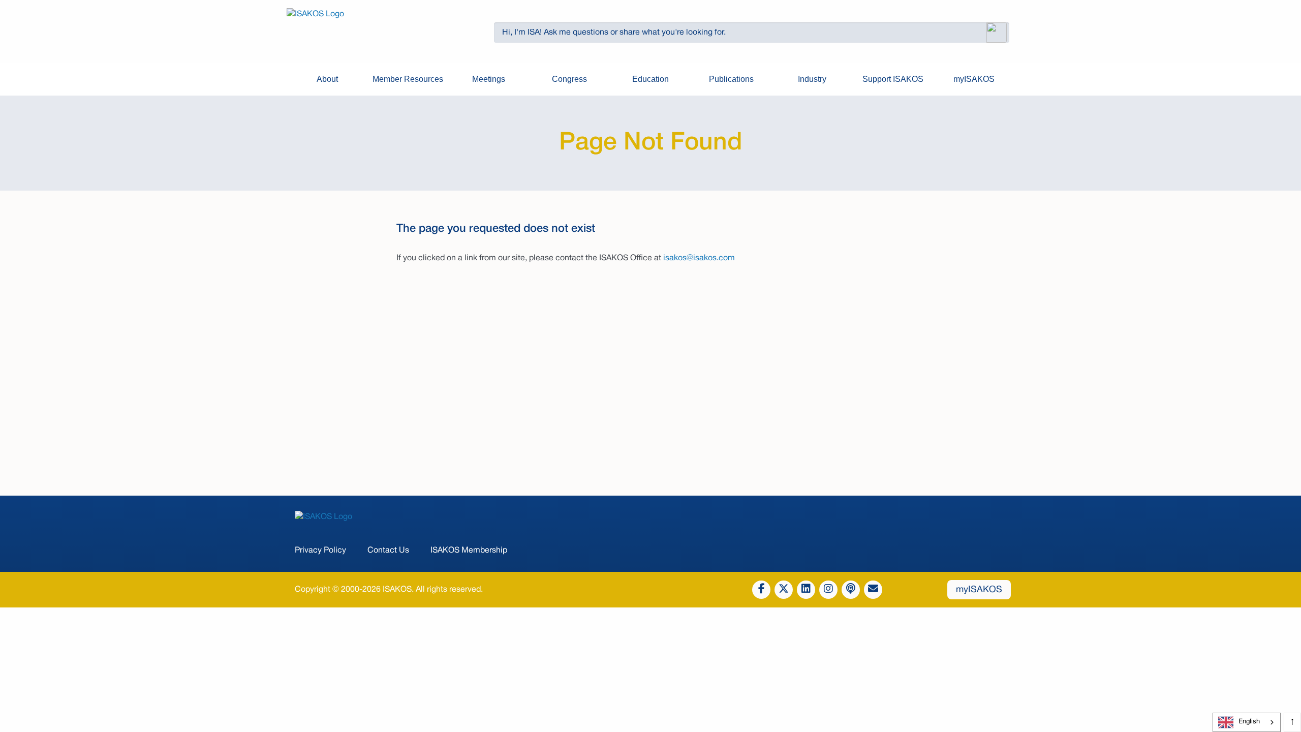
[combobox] (1247, 722)
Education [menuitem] (650, 79)
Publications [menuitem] (731, 79)
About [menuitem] (327, 79)
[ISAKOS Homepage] (372, 32)
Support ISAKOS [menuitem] (892, 79)
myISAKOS (979, 590)
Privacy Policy (320, 550)
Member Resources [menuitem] (408, 79)
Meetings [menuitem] (488, 79)
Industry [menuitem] (812, 79)
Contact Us (388, 550)
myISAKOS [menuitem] (974, 79)
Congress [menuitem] (569, 79)
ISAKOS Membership (468, 550)
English (1249, 722)
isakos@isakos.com (699, 258)
